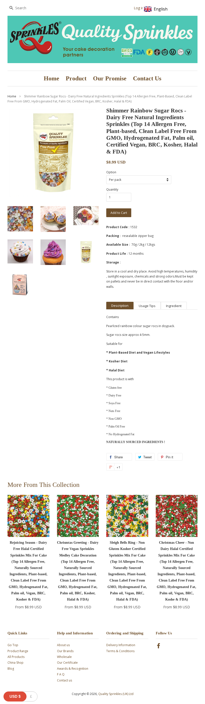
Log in (139, 8)
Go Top (13, 645)
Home (51, 78)
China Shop (16, 662)
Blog (11, 668)
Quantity (112, 189)
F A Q (60, 674)
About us (63, 645)
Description (119, 305)
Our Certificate (67, 662)
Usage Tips (147, 306)
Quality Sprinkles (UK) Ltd (116, 694)
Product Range (18, 651)
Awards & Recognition (72, 668)
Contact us (64, 680)
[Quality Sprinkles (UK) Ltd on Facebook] (158, 647)
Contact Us (147, 78)
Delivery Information (120, 645)
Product (76, 78)
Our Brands (65, 651)
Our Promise (109, 78)
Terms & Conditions (120, 651)
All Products (16, 657)
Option (111, 172)
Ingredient (174, 306)
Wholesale (64, 657)
